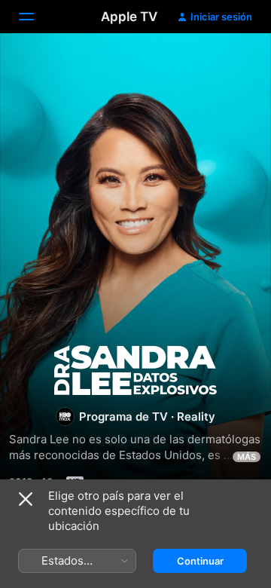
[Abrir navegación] (35, 16)
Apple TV (129, 16)
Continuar (200, 561)
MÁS (246, 457)
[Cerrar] (25, 499)
